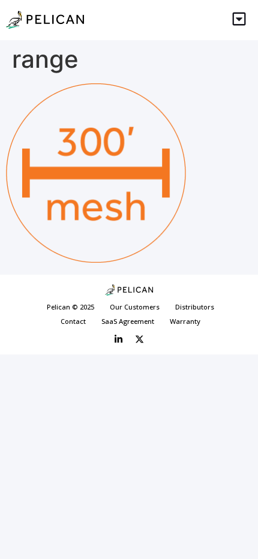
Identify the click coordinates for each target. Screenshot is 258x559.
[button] (240, 20)
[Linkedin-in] (119, 339)
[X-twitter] (140, 339)
